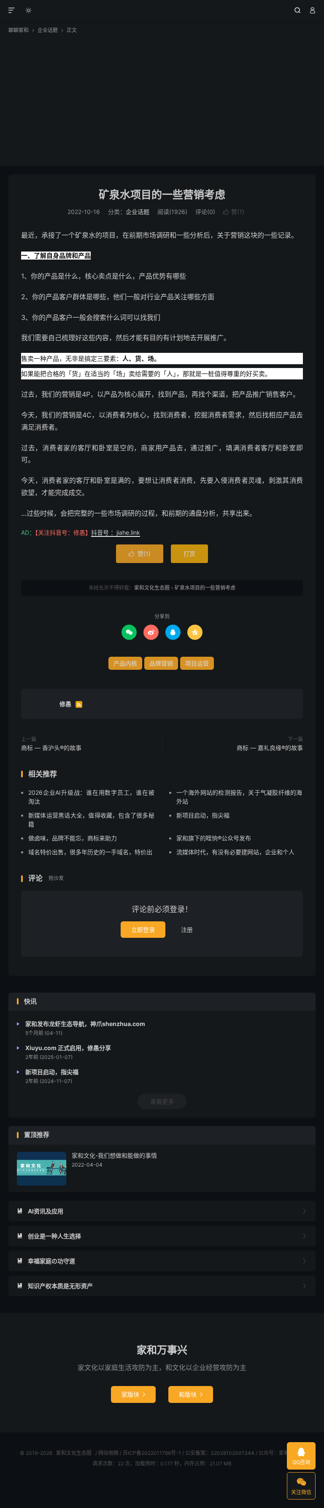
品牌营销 (161, 663)
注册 (187, 929)
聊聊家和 (18, 30)
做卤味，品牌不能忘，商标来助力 (72, 838)
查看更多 (162, 1101)
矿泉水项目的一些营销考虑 (162, 194)
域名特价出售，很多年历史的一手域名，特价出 (90, 852)
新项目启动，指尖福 (203, 815)
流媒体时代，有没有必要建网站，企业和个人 (235, 852)
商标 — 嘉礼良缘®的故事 (270, 747)
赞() (233, 211)
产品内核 (125, 663)
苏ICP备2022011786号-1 (152, 1453)
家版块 (133, 1394)
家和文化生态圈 (162, 10)
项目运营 (197, 663)
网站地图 (108, 1453)
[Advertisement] (162, 97)
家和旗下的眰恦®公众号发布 (213, 838)
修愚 (65, 703)
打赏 (189, 553)
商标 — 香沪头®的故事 (51, 747)
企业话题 (48, 30)
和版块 (190, 1394)
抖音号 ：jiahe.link (115, 532)
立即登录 (143, 929)
